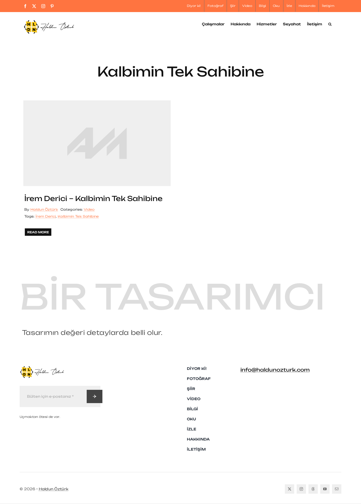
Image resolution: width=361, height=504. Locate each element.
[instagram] (301, 489)
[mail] (336, 489)
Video (89, 209)
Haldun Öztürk (44, 209)
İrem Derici (46, 216)
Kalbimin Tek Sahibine (78, 216)
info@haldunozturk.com (275, 370)
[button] (330, 23)
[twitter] (289, 489)
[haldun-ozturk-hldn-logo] (42, 367)
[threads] (313, 489)
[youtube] (325, 489)
